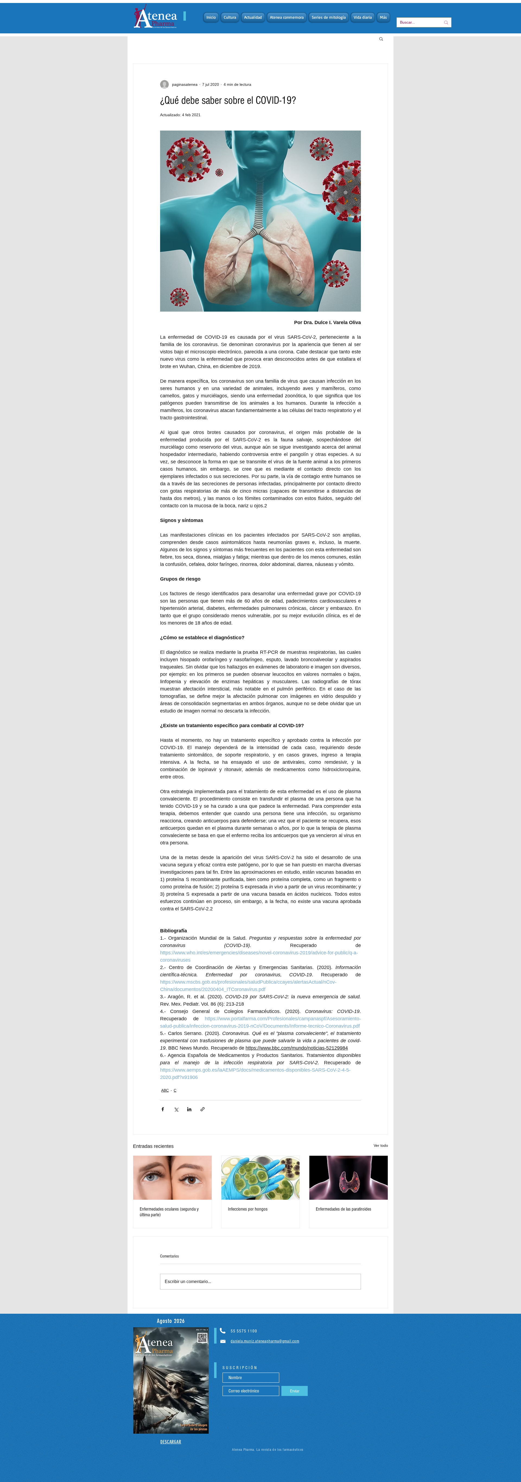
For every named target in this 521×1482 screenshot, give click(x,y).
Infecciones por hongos (248, 1209)
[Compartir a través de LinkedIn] (189, 1109)
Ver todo (381, 1145)
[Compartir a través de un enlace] (202, 1109)
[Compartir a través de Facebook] (162, 1109)
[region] (171, 1380)
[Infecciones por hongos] (260, 1178)
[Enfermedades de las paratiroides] (348, 1178)
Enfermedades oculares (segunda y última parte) (169, 1212)
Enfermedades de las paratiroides (343, 1209)
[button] (381, 38)
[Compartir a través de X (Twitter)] (176, 1109)
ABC (165, 1090)
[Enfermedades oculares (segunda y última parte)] (172, 1178)
